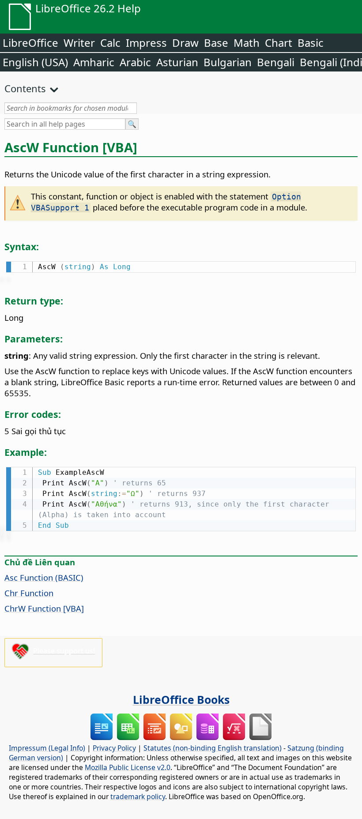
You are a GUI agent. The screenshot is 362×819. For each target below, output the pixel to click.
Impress (146, 42)
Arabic (135, 62)
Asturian (177, 62)
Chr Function (28, 592)
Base (216, 42)
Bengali (275, 62)
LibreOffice (30, 42)
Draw (185, 42)
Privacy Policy (114, 748)
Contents (25, 88)
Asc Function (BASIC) (43, 577)
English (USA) (35, 62)
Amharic (93, 62)
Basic (311, 42)
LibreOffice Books (181, 699)
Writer (79, 42)
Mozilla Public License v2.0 (127, 767)
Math (247, 42)
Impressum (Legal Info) (47, 748)
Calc (110, 42)
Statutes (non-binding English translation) (212, 748)
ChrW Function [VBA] (44, 608)
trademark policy (137, 796)
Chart (278, 42)
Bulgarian (228, 62)
